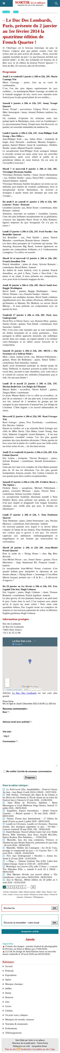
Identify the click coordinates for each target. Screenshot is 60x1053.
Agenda (30, 939)
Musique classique (29, 892)
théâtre (39, 892)
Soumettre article (30, 931)
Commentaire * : (10, 741)
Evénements (28, 897)
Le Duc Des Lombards (24, 693)
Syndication (26, 1049)
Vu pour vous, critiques (21, 894)
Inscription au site (41, 1049)
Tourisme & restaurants (16, 1024)
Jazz (16, 12)
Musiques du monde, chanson (39, 894)
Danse (44, 892)
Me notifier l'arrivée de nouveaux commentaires (29, 771)
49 (33, 887)
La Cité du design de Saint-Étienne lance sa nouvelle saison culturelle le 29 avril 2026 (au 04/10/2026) (29, 952)
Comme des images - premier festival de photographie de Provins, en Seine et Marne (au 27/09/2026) (29, 947)
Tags (53, 1049)
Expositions (14, 892)
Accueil (6, 12)
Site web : (7, 731)
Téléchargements (38, 897)
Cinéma (10, 894)
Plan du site (10, 1049)
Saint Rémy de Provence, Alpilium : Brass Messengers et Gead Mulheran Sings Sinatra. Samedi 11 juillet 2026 (30, 805)
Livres (5, 894)
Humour (49, 892)
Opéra (20, 892)
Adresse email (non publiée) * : (17, 722)
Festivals (6, 892)
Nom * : (6, 712)
